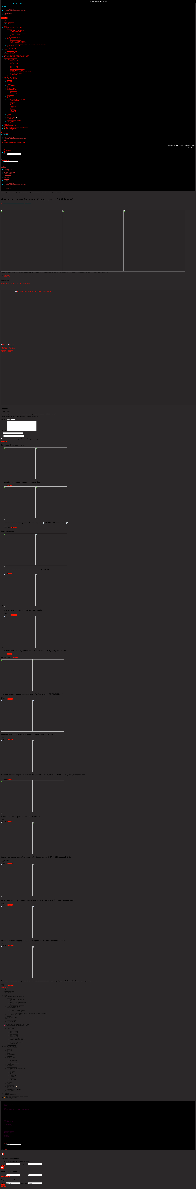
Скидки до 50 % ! (8, 169)
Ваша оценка (4, 419)
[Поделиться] (2, 1186)
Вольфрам (12, 102)
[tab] (99, 275)
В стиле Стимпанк (11, 88)
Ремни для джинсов (9, 22)
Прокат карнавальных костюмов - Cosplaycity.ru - (16, 55)
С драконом (13, 107)
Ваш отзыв (4, 430)
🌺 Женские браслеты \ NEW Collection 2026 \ (16, 56)
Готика (5, 26)
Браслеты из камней (12, 89)
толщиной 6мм (14, 66)
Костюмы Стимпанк (15, 34)
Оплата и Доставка (9, 9)
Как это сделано (8, 1106)
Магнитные (13, 106)
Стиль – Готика (8, 170)
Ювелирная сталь (14, 100)
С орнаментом (10, 115)
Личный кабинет (8, 1121)
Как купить (7, 11)
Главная (3, 192)
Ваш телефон (24, 1174)
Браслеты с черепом (9, 53)
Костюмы (6, 1136)
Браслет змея (13, 110)
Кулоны (6, 181)
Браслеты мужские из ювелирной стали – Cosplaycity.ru (16, 203)
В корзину (9, 485)
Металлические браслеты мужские (16, 99)
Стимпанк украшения (15, 31)
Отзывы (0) (7, 276)
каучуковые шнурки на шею (17, 69)
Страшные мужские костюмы (17, 41)
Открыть (14, 657)
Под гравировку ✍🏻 (12, 117)
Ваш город (3, 6)
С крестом (9, 113)
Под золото (13, 104)
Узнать (2, 1165)
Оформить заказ (8, 1123)
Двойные (9, 87)
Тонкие (9, 84)
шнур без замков (14, 74)
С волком (12, 109)
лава (11, 92)
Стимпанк (9, 29)
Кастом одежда (11, 52)
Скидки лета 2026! (8, 129)
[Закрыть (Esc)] (1, 1186)
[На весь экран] (4, 1186)
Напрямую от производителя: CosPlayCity (15, 10)
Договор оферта (8, 1124)
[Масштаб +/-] (5, 1186)
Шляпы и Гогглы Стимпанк (17, 30)
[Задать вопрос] (5, 152)
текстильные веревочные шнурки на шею (21, 71)
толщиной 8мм (14, 67)
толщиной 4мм (14, 63)
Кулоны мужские (11, 75)
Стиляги (9, 46)
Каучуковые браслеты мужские (12, 122)
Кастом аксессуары (12, 51)
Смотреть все (4, 987)
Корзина (6, 1120)
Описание (6, 275)
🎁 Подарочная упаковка (10, 128)
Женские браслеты (8, 1132)
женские (9, 24)
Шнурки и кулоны (8, 1133)
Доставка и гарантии (9, 1104)
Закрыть (3, 18)
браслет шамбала (14, 93)
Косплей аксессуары (12, 48)
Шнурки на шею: (11, 59)
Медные (12, 103)
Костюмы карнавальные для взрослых (14, 27)
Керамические (10, 95)
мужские (9, 23)
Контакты (6, 1105)
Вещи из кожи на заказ (10, 125)
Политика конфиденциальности (12, 1125)
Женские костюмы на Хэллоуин (18, 42)
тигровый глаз (13, 91)
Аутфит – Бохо (7, 175)
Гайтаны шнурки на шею (10, 58)
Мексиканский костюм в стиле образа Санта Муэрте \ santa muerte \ (30, 44)
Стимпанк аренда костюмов (17, 35)
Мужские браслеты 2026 (10, 77)
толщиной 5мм (14, 64)
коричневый (105, 272)
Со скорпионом (11, 118)
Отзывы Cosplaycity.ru (9, 13)
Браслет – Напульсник (9, 172)
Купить (2, 1184)
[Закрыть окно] (2, 1154)
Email (2, 436)
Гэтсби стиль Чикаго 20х (13, 37)
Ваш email (3, 1164)
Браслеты (6, 179)
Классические (10, 121)
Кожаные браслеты (12, 78)
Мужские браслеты (9, 1131)
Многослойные (11, 85)
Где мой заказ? (4, 134)
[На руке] (4, 519)
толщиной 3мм (14, 62)
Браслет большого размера (14, 120)
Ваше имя (3, 1174)
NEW (5, 20)
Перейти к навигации (6, 142)
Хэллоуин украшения (15, 40)
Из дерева (9, 96)
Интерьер (6, 124)
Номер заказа (24, 1164)
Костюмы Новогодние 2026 (14, 45)
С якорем (9, 114)
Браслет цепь (13, 111)
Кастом (6, 49)
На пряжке (9, 81)
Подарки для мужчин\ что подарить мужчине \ (16, 127)
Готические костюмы (12, 38)
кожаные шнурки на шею (16, 70)
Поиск (5, 154)
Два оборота (10, 82)
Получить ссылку (5, 1176)
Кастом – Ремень (8, 173)
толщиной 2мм (14, 60)
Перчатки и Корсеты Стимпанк (18, 33)
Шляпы (6, 180)
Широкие (9, 80)
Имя (2, 433)
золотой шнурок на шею (16, 73)
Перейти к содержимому (18, 142)
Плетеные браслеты (12, 98)
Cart (5, 1149)
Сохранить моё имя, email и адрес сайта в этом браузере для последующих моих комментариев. (27, 439)
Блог (5, 14)
